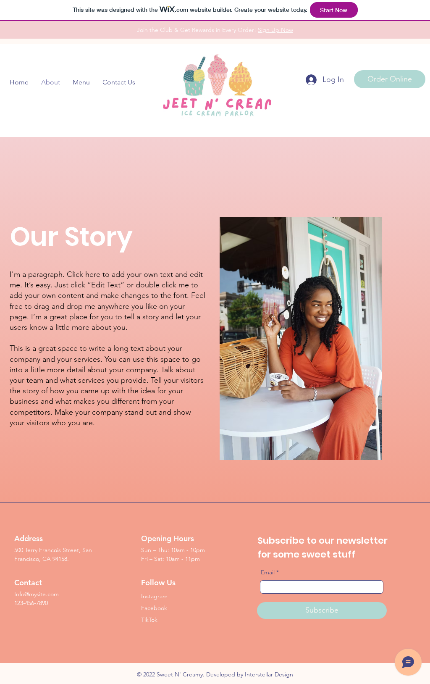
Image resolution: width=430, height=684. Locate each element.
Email (268, 572)
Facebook (154, 608)
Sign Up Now (275, 30)
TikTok (149, 619)
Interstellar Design (269, 674)
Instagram (154, 596)
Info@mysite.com (36, 594)
